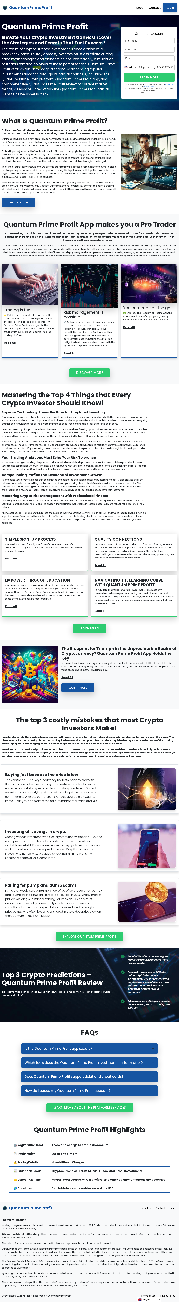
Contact (155, 8)
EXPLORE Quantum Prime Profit (89, 936)
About (140, 8)
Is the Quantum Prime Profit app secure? (58, 1048)
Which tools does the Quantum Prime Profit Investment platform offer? (84, 1062)
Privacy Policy (167, 1295)
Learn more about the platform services (89, 1107)
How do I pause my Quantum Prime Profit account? (67, 1090)
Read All (10, 343)
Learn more (18, 202)
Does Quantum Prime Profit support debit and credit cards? (74, 1076)
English (146, 1299)
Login (170, 8)
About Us (146, 1208)
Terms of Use (148, 1295)
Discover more (89, 372)
